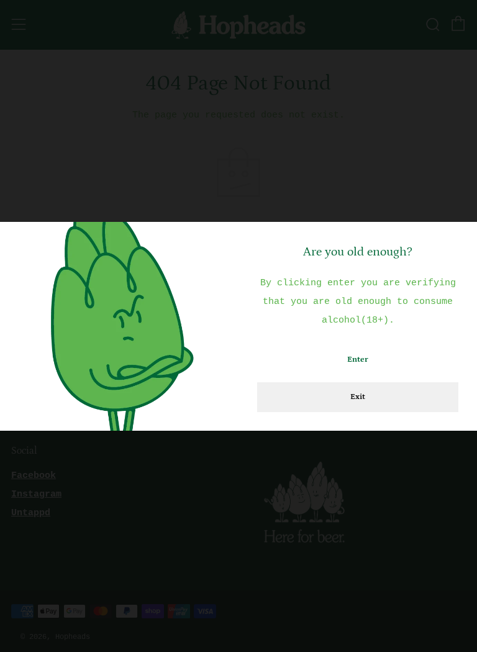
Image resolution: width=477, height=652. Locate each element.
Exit (357, 397)
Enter (357, 359)
